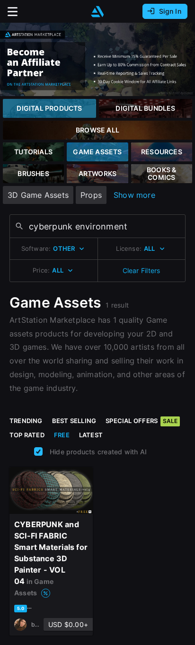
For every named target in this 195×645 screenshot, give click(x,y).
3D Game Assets (38, 195)
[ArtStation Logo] (97, 12)
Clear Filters (141, 270)
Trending (26, 420)
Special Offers (141, 420)
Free (62, 435)
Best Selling (74, 420)
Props (91, 195)
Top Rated (26, 435)
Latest (91, 435)
